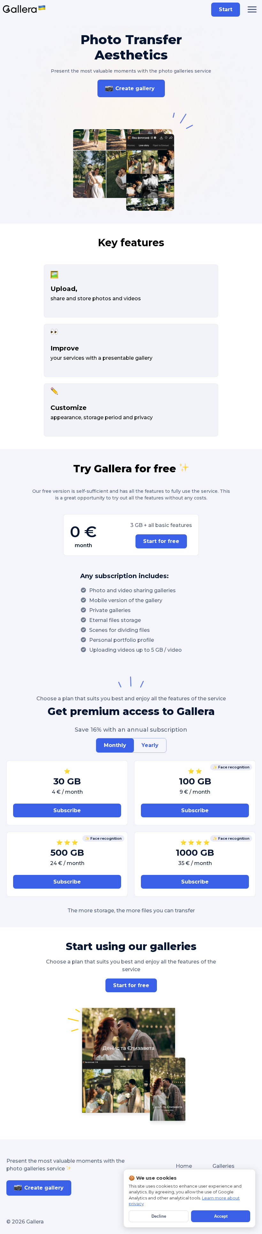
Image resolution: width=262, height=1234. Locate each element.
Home (184, 1166)
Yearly (150, 745)
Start (225, 9)
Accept (220, 1216)
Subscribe (67, 810)
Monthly (115, 745)
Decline (158, 1216)
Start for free (161, 541)
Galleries (223, 1166)
